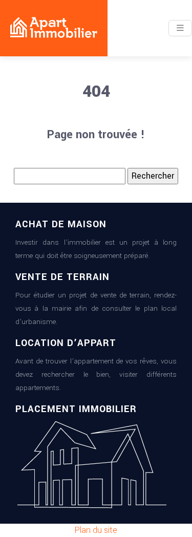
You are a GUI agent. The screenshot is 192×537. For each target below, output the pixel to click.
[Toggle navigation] (180, 28)
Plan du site (96, 530)
